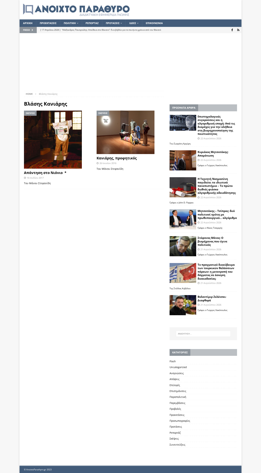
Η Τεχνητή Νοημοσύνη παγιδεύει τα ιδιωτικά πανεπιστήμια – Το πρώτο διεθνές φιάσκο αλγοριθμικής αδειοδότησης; (217, 185)
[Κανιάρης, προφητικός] (130, 132)
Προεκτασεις (48, 23)
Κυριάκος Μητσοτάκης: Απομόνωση (213, 153)
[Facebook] (232, 30)
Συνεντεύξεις (177, 444)
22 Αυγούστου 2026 (210, 138)
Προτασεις (112, 23)
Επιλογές (175, 385)
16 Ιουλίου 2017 (35, 177)
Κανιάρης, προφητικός (118, 158)
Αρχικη (27, 23)
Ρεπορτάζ (175, 432)
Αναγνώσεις (177, 373)
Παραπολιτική (178, 397)
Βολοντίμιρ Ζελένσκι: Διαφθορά (212, 298)
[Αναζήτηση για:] (203, 334)
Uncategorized (178, 367)
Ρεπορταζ (92, 23)
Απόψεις (175, 379)
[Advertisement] (130, 64)
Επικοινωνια (154, 23)
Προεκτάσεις (177, 415)
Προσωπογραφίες (180, 420)
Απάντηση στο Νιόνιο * (45, 172)
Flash (173, 361)
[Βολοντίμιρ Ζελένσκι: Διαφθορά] (183, 305)
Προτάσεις (176, 426)
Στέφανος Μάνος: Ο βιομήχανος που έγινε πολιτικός (212, 241)
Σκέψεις (174, 438)
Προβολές (175, 408)
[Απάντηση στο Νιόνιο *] (58, 140)
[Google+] (238, 30)
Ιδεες (132, 23)
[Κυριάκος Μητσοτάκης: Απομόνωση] (183, 160)
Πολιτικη (70, 23)
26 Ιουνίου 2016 (107, 163)
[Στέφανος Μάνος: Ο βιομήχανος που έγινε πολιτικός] (183, 246)
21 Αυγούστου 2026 (210, 249)
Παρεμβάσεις (177, 403)
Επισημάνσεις (178, 391)
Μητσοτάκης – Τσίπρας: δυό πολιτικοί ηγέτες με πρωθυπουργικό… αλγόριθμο (217, 214)
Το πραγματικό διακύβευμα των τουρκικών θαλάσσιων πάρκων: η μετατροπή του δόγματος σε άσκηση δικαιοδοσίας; (216, 271)
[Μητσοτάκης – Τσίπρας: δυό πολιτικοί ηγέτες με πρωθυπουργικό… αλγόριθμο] (183, 219)
